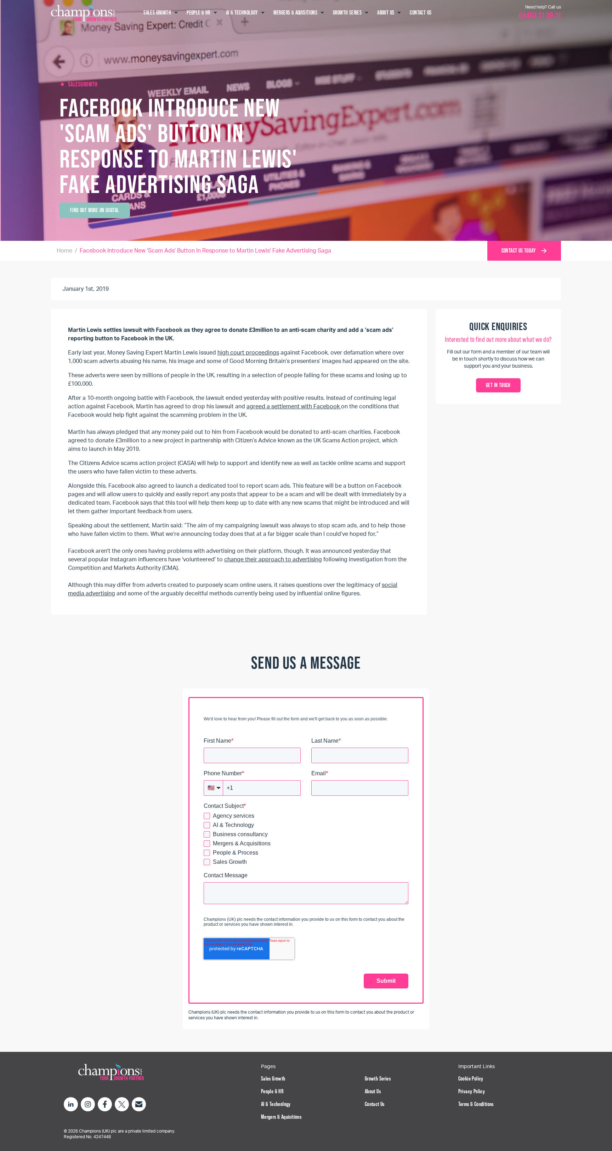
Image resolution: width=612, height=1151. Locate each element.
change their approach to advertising (273, 559)
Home (64, 251)
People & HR (272, 1091)
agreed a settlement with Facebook (293, 406)
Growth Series (378, 1078)
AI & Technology (276, 1104)
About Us (373, 1091)
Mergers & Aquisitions (281, 1116)
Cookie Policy (470, 1078)
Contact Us (375, 1104)
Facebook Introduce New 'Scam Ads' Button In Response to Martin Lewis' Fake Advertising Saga (205, 251)
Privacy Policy (471, 1091)
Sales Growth (273, 1078)
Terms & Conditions (476, 1104)
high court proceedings (248, 353)
